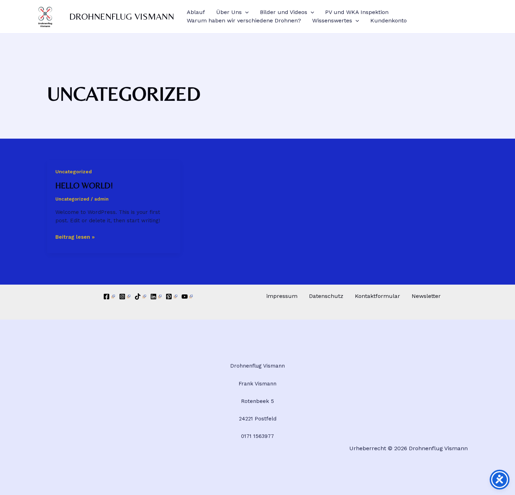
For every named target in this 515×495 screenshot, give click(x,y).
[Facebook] (109, 296)
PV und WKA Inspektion (357, 12)
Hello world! (84, 185)
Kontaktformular (377, 296)
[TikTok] (140, 296)
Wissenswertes (332, 20)
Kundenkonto (388, 20)
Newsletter (426, 296)
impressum (281, 296)
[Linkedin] (156, 296)
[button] (245, 12)
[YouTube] (187, 296)
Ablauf (196, 12)
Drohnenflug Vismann (121, 16)
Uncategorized (73, 171)
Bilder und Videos (283, 12)
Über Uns (229, 12)
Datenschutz (326, 296)
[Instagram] (125, 296)
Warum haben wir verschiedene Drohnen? (244, 20)
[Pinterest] (171, 296)
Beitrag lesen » (75, 236)
